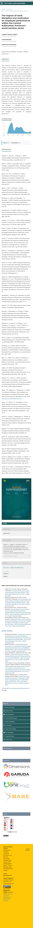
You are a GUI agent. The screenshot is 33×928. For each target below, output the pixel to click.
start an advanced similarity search (18, 688)
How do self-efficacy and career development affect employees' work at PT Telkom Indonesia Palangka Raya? (18, 600)
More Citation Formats (11, 556)
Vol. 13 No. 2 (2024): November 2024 (12, 11)
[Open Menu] (1, 3)
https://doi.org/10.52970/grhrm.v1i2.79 (12, 398)
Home (3, 9)
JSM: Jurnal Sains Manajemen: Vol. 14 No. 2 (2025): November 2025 (17, 641)
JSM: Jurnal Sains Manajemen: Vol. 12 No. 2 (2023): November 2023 (17, 604)
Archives (9, 9)
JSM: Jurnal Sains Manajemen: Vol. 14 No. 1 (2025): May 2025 (17, 594)
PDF (5, 523)
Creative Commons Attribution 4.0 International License (7, 897)
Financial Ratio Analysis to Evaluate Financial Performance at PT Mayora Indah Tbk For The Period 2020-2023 (18, 656)
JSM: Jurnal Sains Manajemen (14, 3)
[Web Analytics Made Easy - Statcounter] (5, 836)
